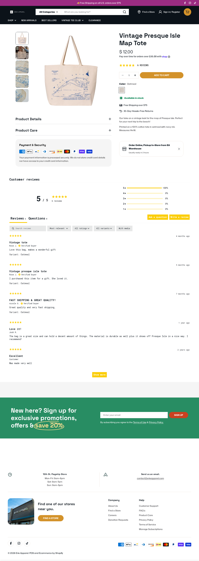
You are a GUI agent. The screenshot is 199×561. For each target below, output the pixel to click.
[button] (145, 188)
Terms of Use (139, 422)
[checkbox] (124, 228)
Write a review (179, 217)
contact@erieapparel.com (150, 478)
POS (31, 553)
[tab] (38, 219)
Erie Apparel (22, 553)
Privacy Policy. (156, 422)
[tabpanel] (99, 303)
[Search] (124, 12)
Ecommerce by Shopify (51, 553)
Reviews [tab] (18, 218)
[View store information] (179, 149)
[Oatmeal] (121, 90)
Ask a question (158, 217)
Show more (99, 374)
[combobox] (82, 12)
